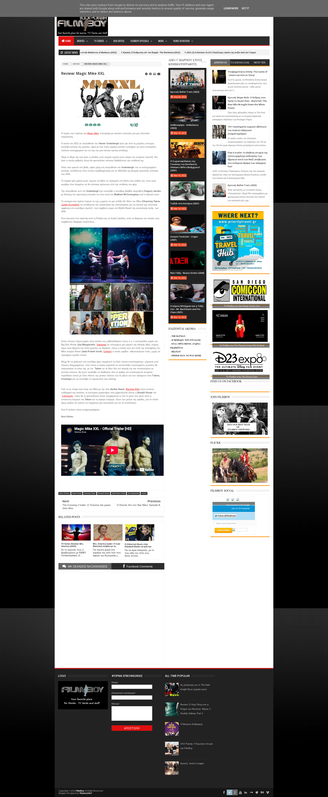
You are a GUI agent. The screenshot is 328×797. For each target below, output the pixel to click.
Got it (245, 8)
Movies (81, 41)
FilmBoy (80, 791)
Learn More (231, 8)
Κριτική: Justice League (192, 763)
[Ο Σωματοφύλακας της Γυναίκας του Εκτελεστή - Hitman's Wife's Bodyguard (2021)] (187, 142)
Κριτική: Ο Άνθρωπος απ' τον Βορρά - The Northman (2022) (115, 52)
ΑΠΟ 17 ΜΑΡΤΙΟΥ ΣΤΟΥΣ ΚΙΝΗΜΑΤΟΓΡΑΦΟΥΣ (185, 62)
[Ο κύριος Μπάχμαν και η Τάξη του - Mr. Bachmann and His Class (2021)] (187, 287)
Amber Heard (76, 493)
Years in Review (181, 41)
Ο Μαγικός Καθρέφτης (191, 724)
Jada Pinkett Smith (118, 493)
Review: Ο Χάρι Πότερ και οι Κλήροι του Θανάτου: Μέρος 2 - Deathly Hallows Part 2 (196, 709)
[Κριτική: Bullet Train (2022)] (187, 73)
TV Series (99, 41)
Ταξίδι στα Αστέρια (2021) (184, 203)
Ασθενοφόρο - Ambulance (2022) (253, 52)
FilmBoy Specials (140, 41)
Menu (161, 41)
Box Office (118, 41)
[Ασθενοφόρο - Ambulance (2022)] (187, 106)
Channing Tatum (89, 493)
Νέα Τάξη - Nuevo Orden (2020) (187, 272)
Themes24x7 (85, 793)
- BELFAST (175, 351)
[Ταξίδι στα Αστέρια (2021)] (187, 184)
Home (68, 41)
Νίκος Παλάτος (64, 493)
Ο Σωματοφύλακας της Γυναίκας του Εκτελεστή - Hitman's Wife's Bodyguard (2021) (185, 166)
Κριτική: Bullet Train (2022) (242, 185)
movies (76, 64)
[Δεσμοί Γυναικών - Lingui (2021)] (187, 218)
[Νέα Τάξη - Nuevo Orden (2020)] (187, 254)
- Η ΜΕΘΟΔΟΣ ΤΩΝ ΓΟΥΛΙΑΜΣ (185, 340)
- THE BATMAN (177, 336)
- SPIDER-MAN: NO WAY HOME (185, 355)
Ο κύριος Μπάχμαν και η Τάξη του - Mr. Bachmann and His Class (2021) (186, 309)
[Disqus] (111, 618)
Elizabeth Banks (103, 493)
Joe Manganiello (133, 493)
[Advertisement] (207, 23)
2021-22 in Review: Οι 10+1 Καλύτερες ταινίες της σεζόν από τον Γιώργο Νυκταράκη (191, 52)
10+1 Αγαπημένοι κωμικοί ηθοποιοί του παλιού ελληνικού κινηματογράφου (247, 130)
